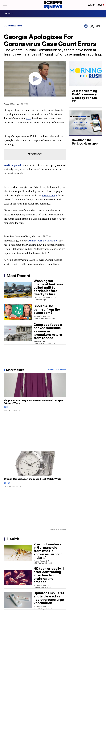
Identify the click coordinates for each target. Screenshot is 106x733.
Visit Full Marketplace (57, 370)
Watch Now (95, 5)
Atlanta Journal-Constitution (43, 240)
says (28, 118)
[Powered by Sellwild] (62, 530)
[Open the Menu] (4, 5)
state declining (49, 195)
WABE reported (12, 165)
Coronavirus (13, 25)
